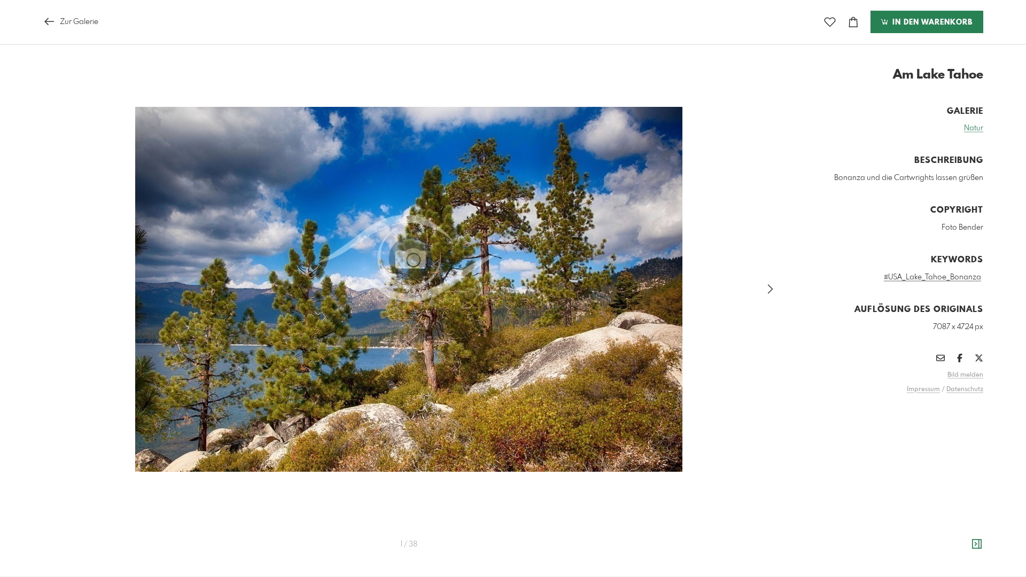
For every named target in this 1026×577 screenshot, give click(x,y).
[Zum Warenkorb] (853, 22)
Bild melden (965, 375)
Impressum (923, 389)
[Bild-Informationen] (976, 544)
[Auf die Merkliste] (829, 22)
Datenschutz (964, 389)
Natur (973, 128)
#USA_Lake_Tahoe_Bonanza (932, 277)
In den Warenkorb (931, 22)
